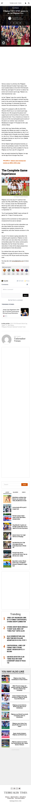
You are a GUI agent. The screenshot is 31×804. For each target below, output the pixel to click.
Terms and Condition (20, 798)
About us (7, 797)
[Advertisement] (15, 64)
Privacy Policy (10, 798)
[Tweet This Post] (13, 23)
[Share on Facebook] (10, 23)
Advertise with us (15, 797)
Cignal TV (4, 325)
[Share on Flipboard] (16, 23)
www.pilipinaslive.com (18, 261)
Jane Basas (10, 325)
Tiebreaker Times (18, 17)
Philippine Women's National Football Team (14, 327)
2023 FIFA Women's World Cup (18, 323)
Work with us (23, 797)
